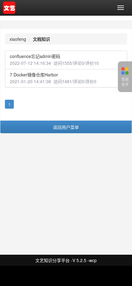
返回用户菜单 (66, 127)
